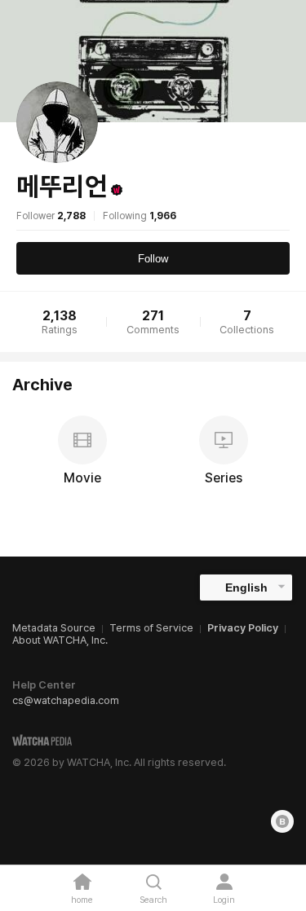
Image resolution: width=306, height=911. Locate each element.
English (246, 587)
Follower (51, 216)
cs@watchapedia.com (65, 700)
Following (139, 216)
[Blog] (282, 821)
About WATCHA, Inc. (60, 640)
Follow (153, 259)
